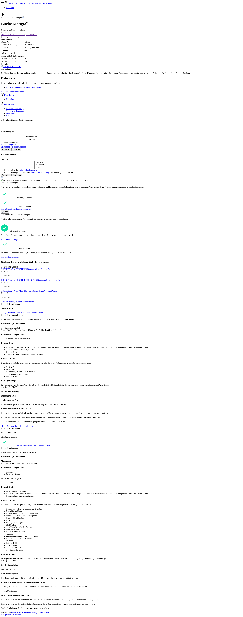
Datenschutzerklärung (15, 109)
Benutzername (31, 137)
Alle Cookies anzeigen (10, 239)
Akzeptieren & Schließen (11, 615)
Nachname (40, 164)
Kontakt (9, 115)
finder (9, 95)
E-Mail (38, 167)
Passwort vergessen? (9, 144)
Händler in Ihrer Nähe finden (12, 92)
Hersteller (10, 8)
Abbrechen (6, 149)
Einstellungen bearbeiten (21, 209)
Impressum (10, 113)
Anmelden (16, 149)
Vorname (39, 162)
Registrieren (16, 175)
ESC (6, 212)
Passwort (31, 139)
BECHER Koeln (24, 87)
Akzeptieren (6, 209)
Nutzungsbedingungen (15, 111)
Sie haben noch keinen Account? (14, 147)
